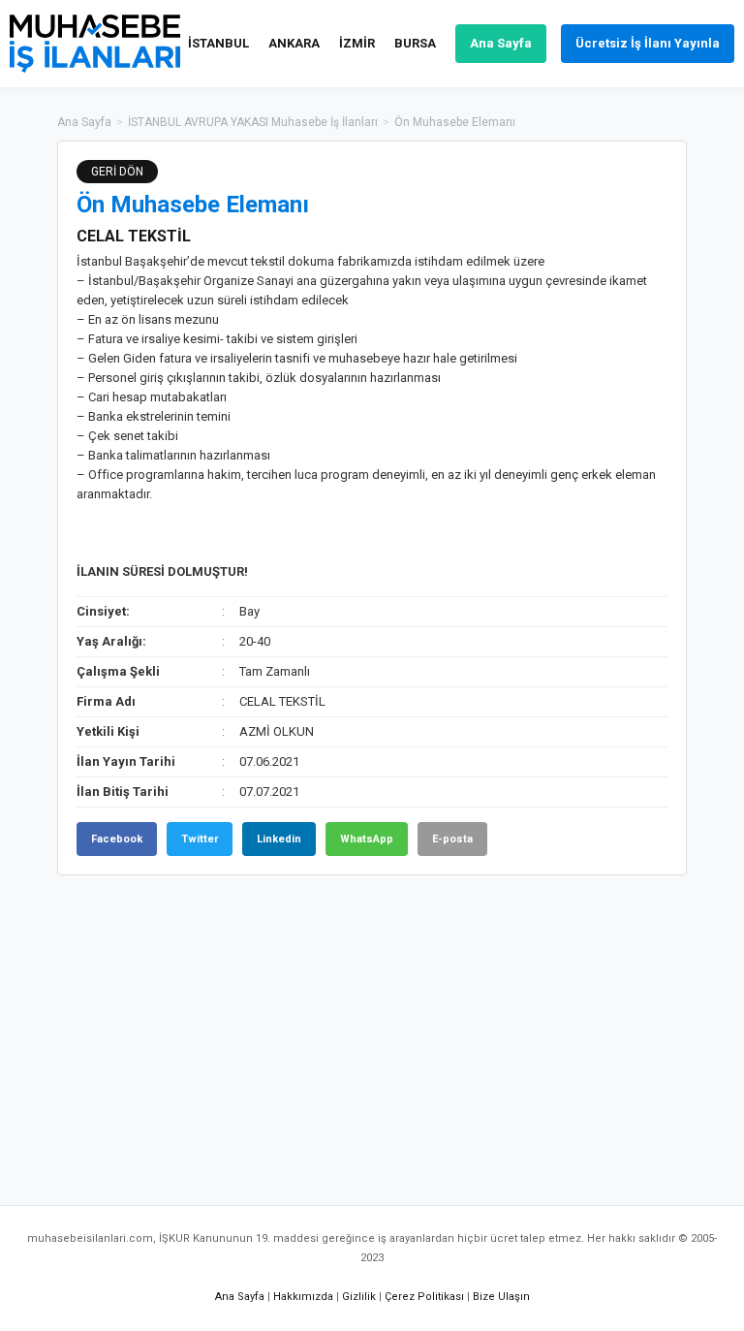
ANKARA (294, 43)
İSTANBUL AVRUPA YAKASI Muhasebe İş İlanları (253, 122)
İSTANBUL (218, 43)
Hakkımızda (303, 1296)
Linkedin (279, 839)
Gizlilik (359, 1296)
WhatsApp (366, 839)
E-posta (452, 839)
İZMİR (357, 43)
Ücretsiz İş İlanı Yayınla (647, 43)
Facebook (116, 839)
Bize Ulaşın (501, 1296)
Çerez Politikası (424, 1296)
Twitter (199, 839)
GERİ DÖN (117, 171)
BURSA (415, 43)
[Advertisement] (372, 1030)
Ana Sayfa (501, 43)
